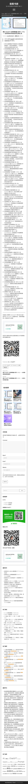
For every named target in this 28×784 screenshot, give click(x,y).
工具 (19, 365)
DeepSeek (19, 758)
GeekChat (7, 40)
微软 (21, 766)
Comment (5, 440)
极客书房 (14, 4)
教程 (8, 768)
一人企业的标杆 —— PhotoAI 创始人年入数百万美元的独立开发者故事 (14, 739)
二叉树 (11, 764)
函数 (21, 764)
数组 (22, 768)
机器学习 (5, 771)
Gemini (8, 762)
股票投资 (5, 773)
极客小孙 (17, 36)
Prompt (14, 365)
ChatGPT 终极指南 (8, 502)
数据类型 (15, 768)
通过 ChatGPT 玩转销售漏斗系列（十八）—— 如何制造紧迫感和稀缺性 (14, 373)
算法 (22, 771)
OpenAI (16, 762)
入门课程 (18, 764)
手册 (23, 766)
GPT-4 (13, 762)
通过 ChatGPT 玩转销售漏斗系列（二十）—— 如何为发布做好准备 (14, 379)
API (8, 758)
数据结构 (19, 768)
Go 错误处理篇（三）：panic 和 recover (12, 656)
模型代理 (14, 771)
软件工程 (9, 773)
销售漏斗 (5, 367)
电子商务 (19, 771)
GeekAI (5, 762)
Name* (4, 455)
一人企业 (8, 764)
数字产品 (12, 768)
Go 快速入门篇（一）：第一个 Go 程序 (12, 616)
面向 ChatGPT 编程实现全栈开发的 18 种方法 (13, 634)
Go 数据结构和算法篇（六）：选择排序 (12, 672)
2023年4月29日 (10, 36)
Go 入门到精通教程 (8, 612)
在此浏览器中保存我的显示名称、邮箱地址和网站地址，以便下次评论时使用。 (14, 476)
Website (4, 467)
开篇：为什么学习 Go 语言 (9, 622)
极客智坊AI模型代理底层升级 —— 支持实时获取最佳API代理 (13, 699)
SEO (6, 764)
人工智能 (14, 764)
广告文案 (18, 766)
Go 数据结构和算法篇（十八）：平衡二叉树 (13, 669)
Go (11, 762)
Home (3, 13)
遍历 (11, 773)
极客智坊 (10, 771)
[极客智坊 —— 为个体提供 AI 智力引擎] (14, 525)
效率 (6, 768)
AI (8, 361)
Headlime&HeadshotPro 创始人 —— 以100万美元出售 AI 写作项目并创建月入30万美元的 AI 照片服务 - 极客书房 (14, 735)
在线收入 (9, 766)
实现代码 (13, 766)
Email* (4, 461)
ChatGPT (12, 39)
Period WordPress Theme (10, 782)
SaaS (4, 764)
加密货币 (5, 766)
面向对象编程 (19, 773)
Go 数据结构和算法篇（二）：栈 (11, 659)
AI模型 (6, 758)
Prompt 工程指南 (7, 504)
